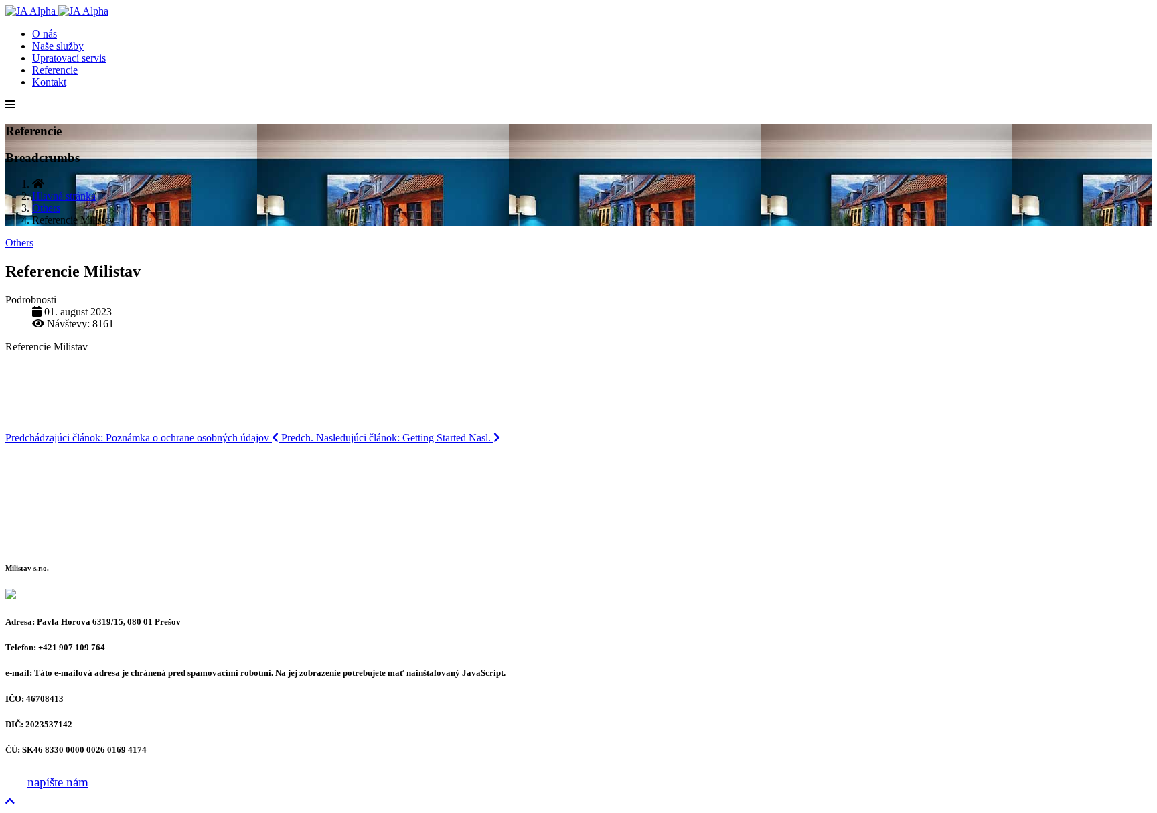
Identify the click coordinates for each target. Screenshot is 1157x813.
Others (19, 242)
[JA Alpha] (56, 11)
